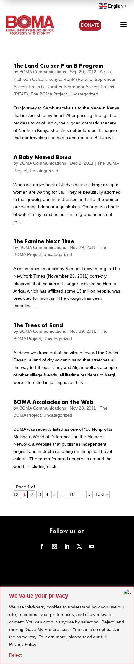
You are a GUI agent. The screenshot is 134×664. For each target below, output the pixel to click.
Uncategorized (83, 93)
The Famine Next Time (43, 241)
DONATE (90, 25)
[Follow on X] (79, 546)
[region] (67, 625)
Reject (15, 654)
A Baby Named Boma (42, 157)
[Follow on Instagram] (55, 546)
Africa (105, 71)
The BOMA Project (49, 93)
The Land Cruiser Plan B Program (58, 65)
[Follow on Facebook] (42, 546)
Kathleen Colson (29, 79)
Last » (102, 494)
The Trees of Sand (38, 325)
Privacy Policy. (23, 644)
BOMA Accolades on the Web (53, 402)
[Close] (127, 591)
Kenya (54, 79)
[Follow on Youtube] (92, 546)
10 (71, 494)
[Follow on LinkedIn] (67, 546)
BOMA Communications (42, 71)
